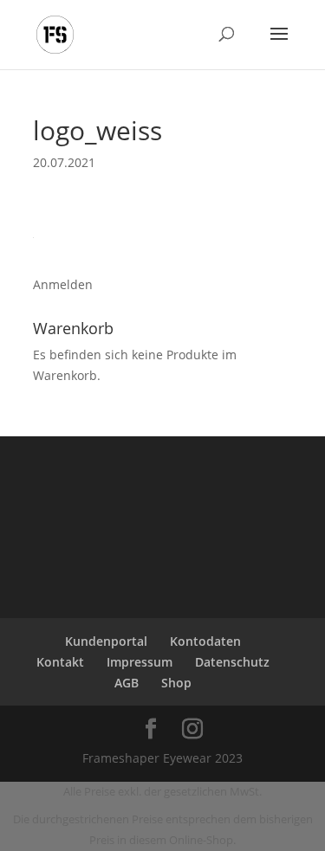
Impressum (139, 662)
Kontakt (60, 662)
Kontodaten (205, 641)
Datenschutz (232, 662)
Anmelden (63, 284)
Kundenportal (106, 641)
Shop (176, 682)
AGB (126, 682)
